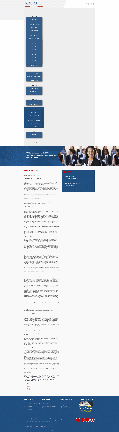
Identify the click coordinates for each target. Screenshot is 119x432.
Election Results (34, 65)
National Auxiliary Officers (34, 24)
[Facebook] (86, 3)
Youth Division (34, 93)
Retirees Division (34, 88)
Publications (34, 99)
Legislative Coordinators (34, 115)
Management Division (34, 91)
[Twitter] (91, 3)
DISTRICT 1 (34, 41)
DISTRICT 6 (34, 54)
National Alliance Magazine (48, 405)
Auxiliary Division (34, 80)
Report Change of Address (34, 137)
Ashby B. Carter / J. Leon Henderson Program (34, 77)
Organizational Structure (34, 32)
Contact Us (34, 142)
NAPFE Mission (34, 19)
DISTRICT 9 (34, 60)
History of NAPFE (34, 30)
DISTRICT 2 (34, 43)
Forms (34, 131)
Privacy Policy (92, 430)
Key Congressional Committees (34, 120)
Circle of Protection (34, 35)
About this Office (34, 112)
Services (34, 70)
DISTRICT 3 (34, 46)
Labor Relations (34, 73)
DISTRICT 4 (34, 49)
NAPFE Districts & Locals (34, 38)
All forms (34, 134)
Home (34, 11)
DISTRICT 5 (34, 52)
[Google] (89, 3)
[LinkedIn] (94, 3)
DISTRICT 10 (34, 63)
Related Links (34, 126)
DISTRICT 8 (34, 57)
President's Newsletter (34, 104)
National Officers (34, 27)
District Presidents (34, 22)
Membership (34, 85)
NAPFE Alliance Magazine (34, 101)
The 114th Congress (34, 118)
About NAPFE (34, 16)
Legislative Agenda (34, 123)
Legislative (34, 109)
